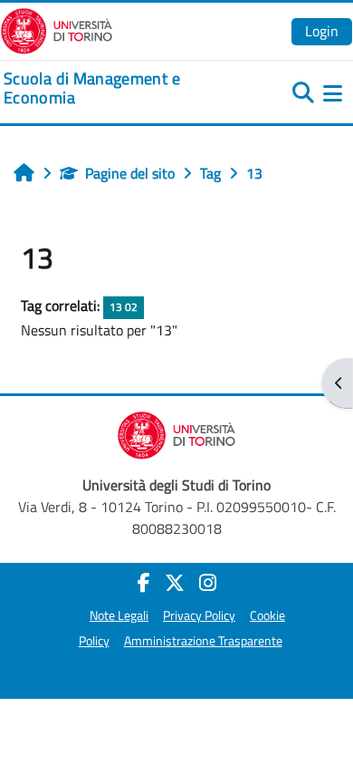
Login (322, 31)
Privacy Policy (199, 615)
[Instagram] (208, 582)
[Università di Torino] (56, 29)
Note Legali (119, 615)
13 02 (124, 306)
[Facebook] (143, 582)
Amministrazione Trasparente (203, 641)
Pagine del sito (130, 173)
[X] (174, 582)
